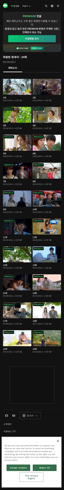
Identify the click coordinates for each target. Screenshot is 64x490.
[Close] (58, 441)
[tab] (12, 68)
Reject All (44, 467)
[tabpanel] (32, 216)
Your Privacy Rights (31, 477)
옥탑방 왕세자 (11, 57)
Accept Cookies (18, 467)
